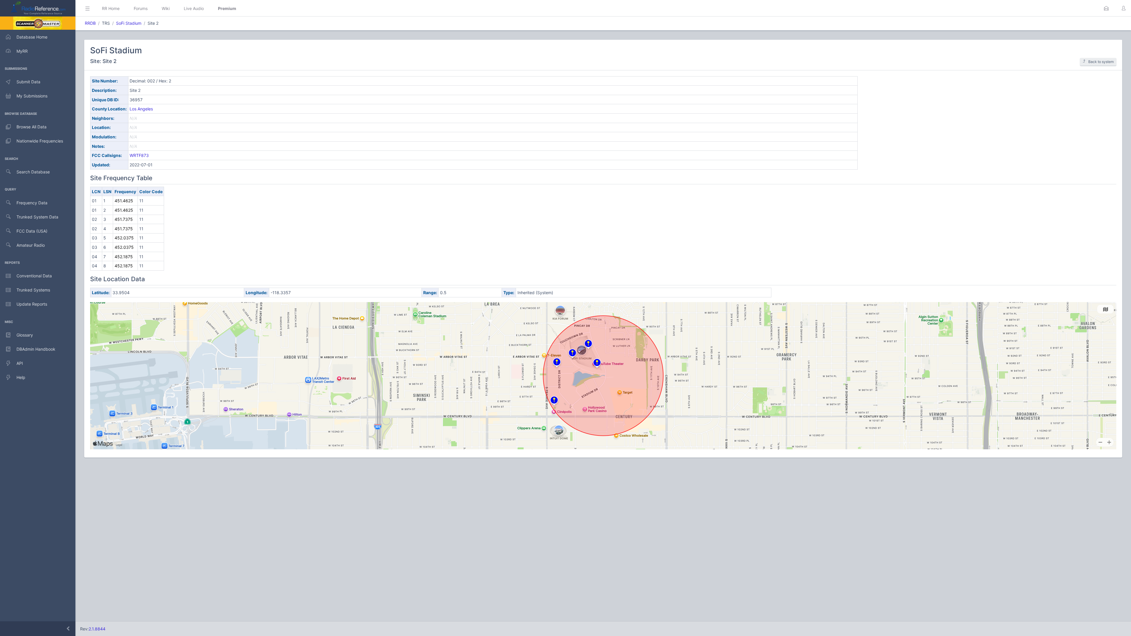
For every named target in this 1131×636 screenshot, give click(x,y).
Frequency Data (31, 202)
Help (20, 377)
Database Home (31, 36)
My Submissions (31, 95)
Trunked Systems (33, 289)
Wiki (166, 8)
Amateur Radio (30, 245)
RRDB (90, 23)
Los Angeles (141, 108)
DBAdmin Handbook (35, 349)
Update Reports (31, 304)
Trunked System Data (37, 216)
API (19, 363)
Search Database (33, 171)
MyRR (22, 51)
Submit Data (28, 81)
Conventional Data (34, 275)
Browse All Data (31, 126)
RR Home (111, 8)
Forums (141, 8)
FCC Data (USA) (31, 230)
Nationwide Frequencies (39, 140)
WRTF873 (139, 155)
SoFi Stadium (128, 23)
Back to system (1101, 61)
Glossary (24, 334)
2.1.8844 (97, 628)
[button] (1106, 8)
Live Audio (194, 8)
